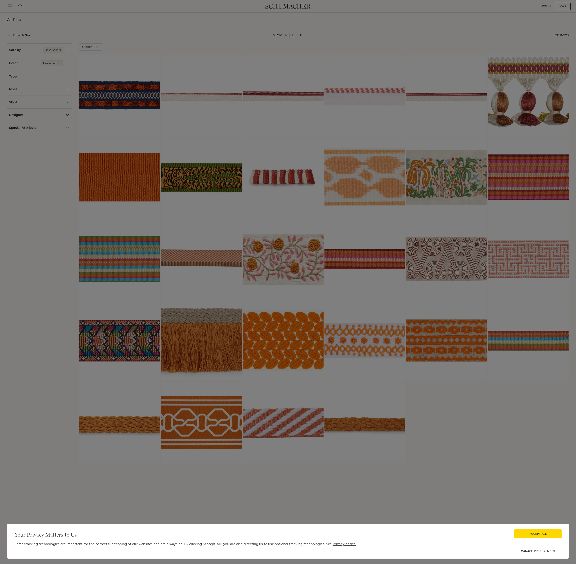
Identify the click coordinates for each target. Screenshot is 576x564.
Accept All (538, 533)
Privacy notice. (344, 544)
